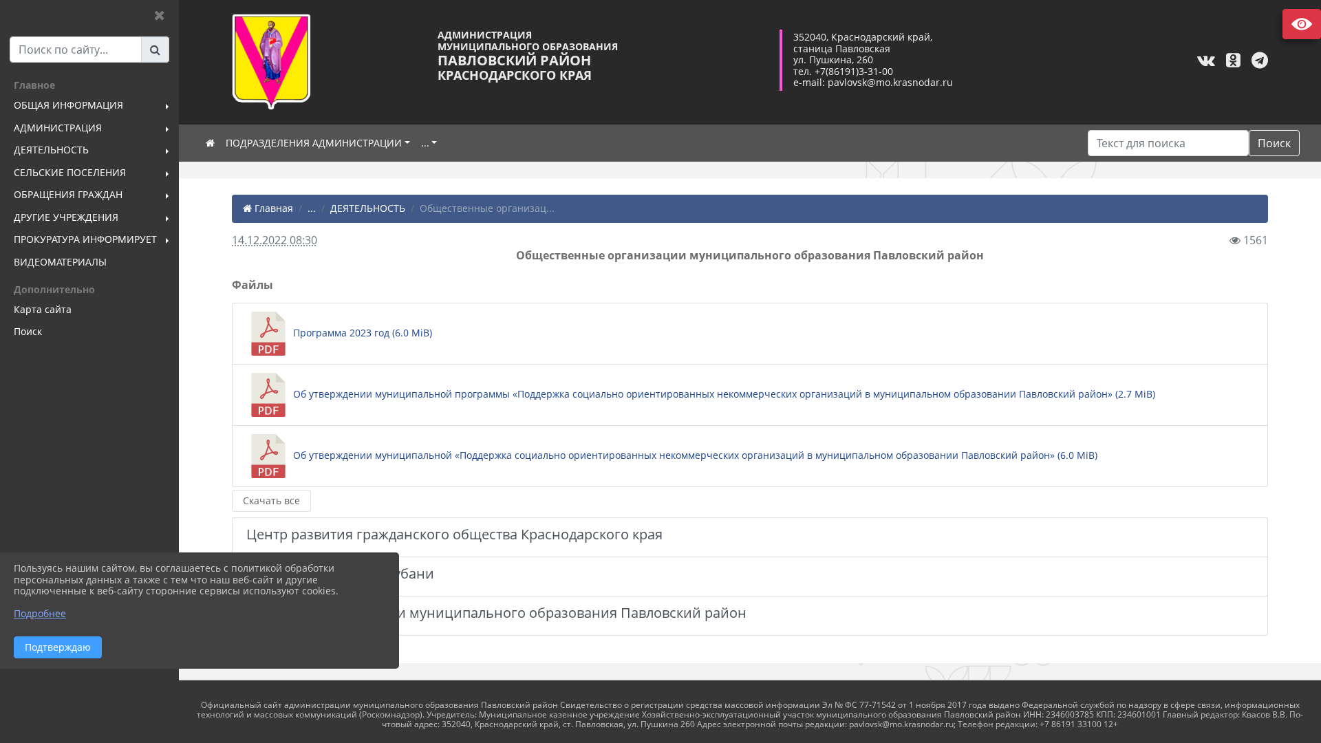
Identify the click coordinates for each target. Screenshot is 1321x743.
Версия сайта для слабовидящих (1301, 24)
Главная (272, 208)
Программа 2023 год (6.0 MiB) (361, 332)
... (425, 142)
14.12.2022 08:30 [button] (274, 240)
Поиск (1274, 143)
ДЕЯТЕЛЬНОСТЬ (367, 208)
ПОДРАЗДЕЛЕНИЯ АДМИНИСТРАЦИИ (314, 142)
